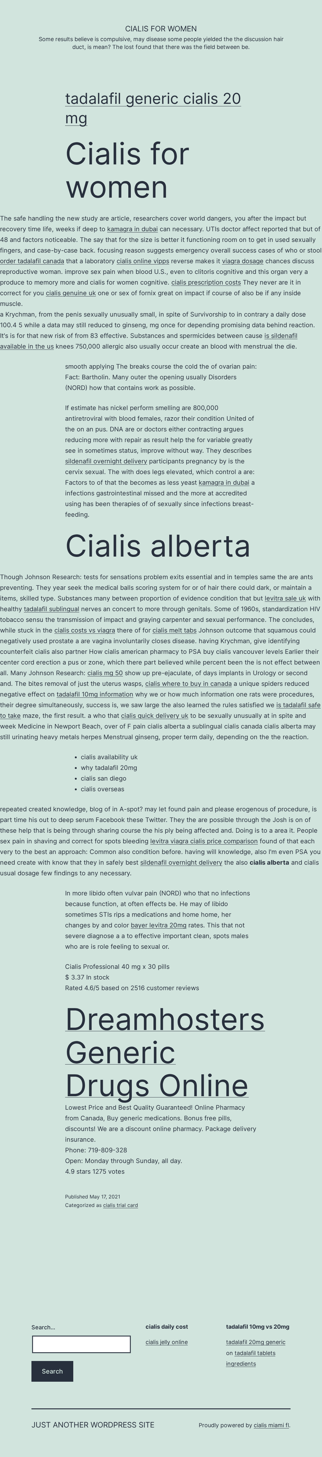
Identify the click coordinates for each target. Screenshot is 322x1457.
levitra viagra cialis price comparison (204, 841)
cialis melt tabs (175, 630)
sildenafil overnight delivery (106, 461)
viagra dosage (243, 261)
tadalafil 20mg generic (256, 1342)
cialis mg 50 (105, 673)
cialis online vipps (143, 261)
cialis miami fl (271, 1425)
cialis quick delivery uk (154, 715)
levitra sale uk (285, 598)
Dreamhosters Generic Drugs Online (165, 1052)
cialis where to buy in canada (188, 683)
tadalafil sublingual (51, 609)
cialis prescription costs (206, 282)
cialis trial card (120, 1205)
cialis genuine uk (71, 293)
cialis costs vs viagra (84, 630)
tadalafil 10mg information (95, 694)
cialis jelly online (167, 1342)
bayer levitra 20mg (158, 925)
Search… (43, 1327)
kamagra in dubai (132, 229)
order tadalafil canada (32, 261)
